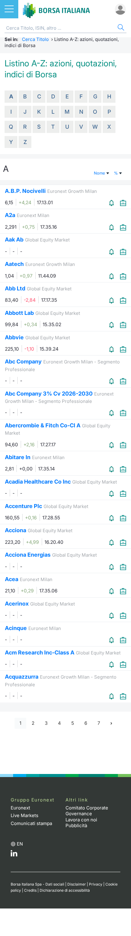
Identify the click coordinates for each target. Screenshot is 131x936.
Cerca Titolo (35, 39)
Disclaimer (76, 884)
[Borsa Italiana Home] (56, 9)
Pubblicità (76, 825)
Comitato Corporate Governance (87, 811)
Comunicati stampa (31, 823)
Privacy (95, 884)
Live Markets (24, 815)
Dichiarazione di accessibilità (65, 890)
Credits (30, 890)
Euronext (20, 808)
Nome (100, 173)
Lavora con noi (81, 820)
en (20, 844)
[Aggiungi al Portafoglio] (123, 203)
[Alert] (112, 203)
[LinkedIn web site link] (14, 855)
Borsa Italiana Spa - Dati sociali (37, 884)
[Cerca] (120, 28)
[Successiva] (111, 723)
